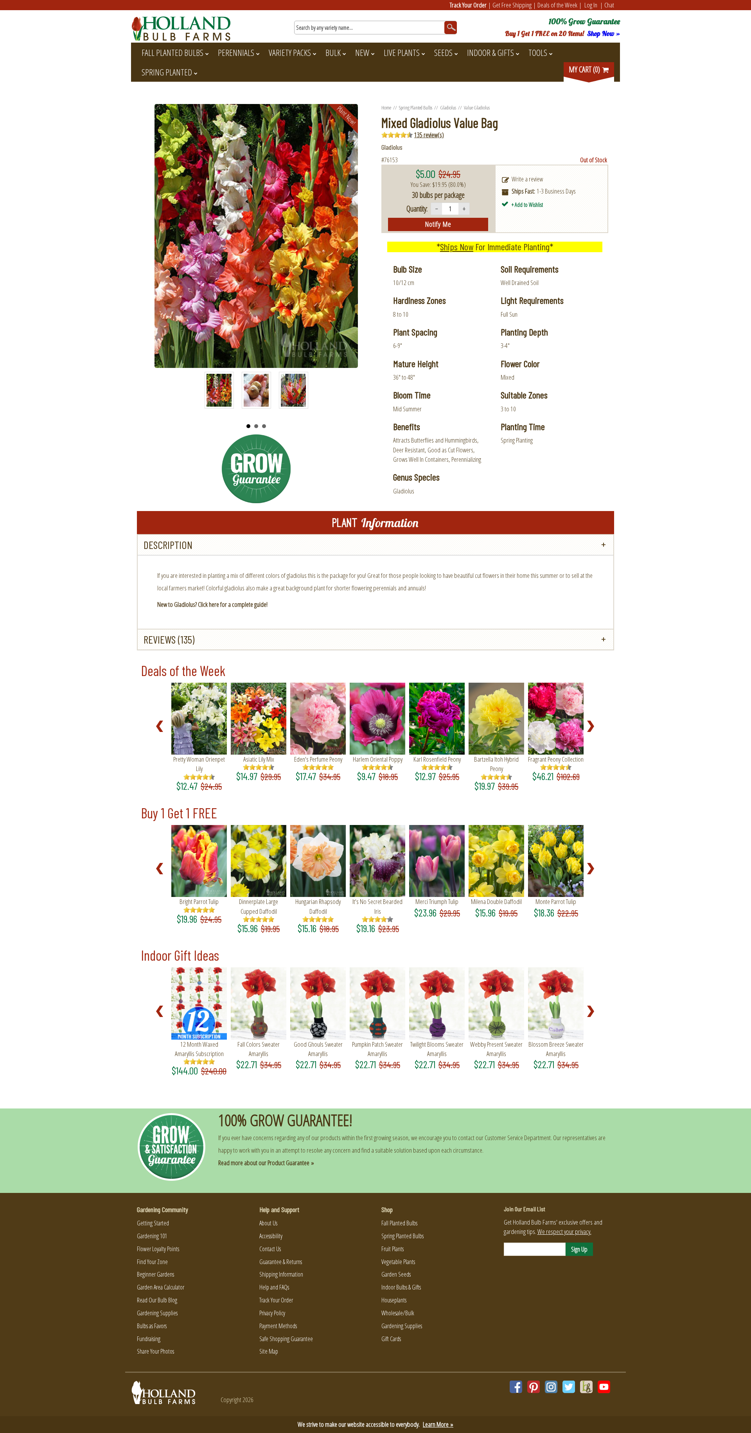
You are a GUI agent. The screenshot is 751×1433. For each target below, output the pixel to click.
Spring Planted (167, 72)
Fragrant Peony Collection (556, 759)
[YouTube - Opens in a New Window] (604, 1387)
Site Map (268, 1351)
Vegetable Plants (398, 1261)
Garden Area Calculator (160, 1287)
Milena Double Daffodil (496, 901)
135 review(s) (429, 134)
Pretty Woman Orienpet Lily (199, 764)
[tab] (375, 545)
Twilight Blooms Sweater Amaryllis (437, 1049)
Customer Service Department (518, 1137)
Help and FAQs (274, 1287)
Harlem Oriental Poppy (377, 759)
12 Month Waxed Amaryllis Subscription (199, 1049)
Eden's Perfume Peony (318, 759)
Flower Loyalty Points (158, 1249)
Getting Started (153, 1223)
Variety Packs (290, 52)
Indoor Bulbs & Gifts (401, 1287)
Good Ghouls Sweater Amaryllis (318, 1049)
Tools (537, 52)
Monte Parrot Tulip (555, 901)
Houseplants (393, 1300)
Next (298, 394)
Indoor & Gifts (490, 52)
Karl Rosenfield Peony (437, 759)
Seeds (443, 52)
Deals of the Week (557, 4)
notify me (438, 224)
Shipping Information (281, 1274)
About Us (268, 1223)
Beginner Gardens (155, 1274)
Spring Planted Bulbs (415, 107)
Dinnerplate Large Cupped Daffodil (258, 906)
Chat (609, 4)
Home (386, 107)
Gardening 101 (152, 1236)
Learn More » (438, 1424)
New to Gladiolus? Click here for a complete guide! (212, 604)
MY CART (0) (585, 69)
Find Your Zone (152, 1261)
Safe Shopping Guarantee (286, 1338)
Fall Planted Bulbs (172, 52)
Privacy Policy (272, 1313)
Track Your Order (468, 4)
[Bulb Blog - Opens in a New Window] (586, 1387)
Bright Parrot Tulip (199, 901)
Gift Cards (391, 1338)
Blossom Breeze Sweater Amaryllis (556, 1049)
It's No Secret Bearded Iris (377, 906)
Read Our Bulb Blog (157, 1300)
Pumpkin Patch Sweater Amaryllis (377, 1049)
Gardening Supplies (157, 1313)
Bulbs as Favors (152, 1326)
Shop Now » (603, 33)
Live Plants (402, 52)
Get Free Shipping (512, 4)
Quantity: (417, 208)
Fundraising (148, 1338)
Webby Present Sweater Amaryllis (496, 1049)
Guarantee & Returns (280, 1261)
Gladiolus (448, 107)
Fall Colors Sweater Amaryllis (258, 1049)
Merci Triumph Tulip (436, 901)
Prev (214, 394)
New (362, 52)
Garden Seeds (396, 1274)
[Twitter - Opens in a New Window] (568, 1387)
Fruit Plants (392, 1249)
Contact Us (270, 1249)
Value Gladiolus (477, 107)
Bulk (333, 52)
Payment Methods (278, 1326)
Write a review (527, 178)
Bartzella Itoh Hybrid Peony (496, 764)
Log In (590, 4)
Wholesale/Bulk (397, 1313)
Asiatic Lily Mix (258, 759)
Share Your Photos (155, 1351)
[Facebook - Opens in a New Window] (516, 1387)
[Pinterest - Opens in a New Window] (533, 1387)
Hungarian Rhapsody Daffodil (318, 906)
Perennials (236, 52)
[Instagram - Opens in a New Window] (551, 1387)
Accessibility (270, 1236)
